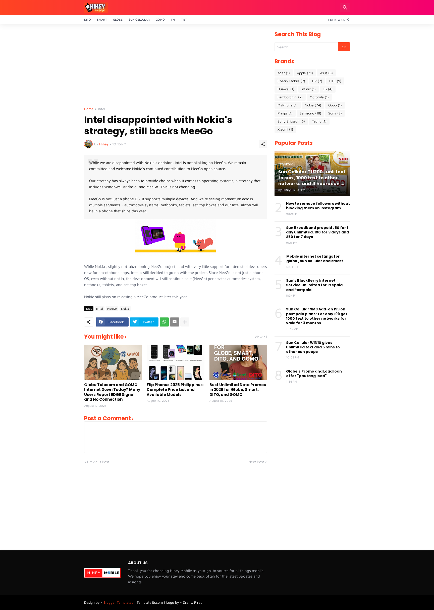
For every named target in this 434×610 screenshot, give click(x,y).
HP (317, 81)
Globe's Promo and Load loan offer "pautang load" (314, 373)
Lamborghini (290, 97)
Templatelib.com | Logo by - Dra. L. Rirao (169, 602)
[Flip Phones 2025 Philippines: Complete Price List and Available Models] (175, 362)
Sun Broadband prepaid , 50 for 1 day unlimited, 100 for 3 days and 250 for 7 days (317, 232)
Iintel (101, 109)
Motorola (319, 97)
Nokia (125, 308)
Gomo (160, 19)
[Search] (345, 7)
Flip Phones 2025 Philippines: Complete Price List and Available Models (175, 389)
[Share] (263, 144)
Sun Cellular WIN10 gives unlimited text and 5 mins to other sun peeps (313, 347)
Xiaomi (285, 129)
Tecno (319, 121)
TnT (184, 19)
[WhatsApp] (164, 322)
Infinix (308, 89)
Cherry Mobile (291, 81)
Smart (102, 19)
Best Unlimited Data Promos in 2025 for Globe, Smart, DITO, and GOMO (237, 389)
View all (261, 337)
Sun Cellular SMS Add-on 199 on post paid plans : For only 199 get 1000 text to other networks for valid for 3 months (316, 316)
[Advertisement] (175, 67)
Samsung (310, 113)
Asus (326, 73)
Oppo (335, 105)
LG (328, 89)
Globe (118, 19)
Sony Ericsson (291, 121)
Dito (87, 19)
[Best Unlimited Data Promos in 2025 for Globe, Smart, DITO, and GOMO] (238, 362)
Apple (305, 73)
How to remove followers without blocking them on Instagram (318, 205)
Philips (285, 113)
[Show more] (184, 322)
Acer (284, 73)
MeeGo (112, 308)
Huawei (286, 89)
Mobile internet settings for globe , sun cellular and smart (314, 258)
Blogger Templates (118, 602)
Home (88, 109)
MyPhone (288, 105)
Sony (335, 113)
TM (173, 19)
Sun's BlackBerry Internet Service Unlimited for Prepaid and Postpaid (314, 285)
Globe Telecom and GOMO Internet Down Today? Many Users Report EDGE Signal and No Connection (112, 392)
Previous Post (98, 462)
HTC (335, 81)
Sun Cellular (139, 19)
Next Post (256, 462)
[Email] (174, 322)
